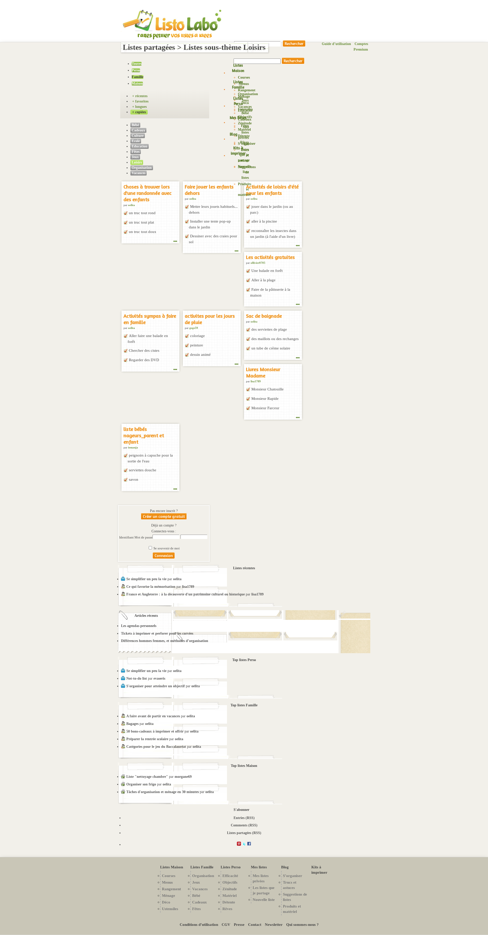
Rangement (246, 90)
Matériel (229, 895)
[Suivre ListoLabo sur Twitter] (244, 844)
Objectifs (229, 882)
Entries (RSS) (244, 818)
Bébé (135, 125)
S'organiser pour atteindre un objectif (155, 686)
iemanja (133, 447)
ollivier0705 (258, 262)
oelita (131, 205)
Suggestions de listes (247, 172)
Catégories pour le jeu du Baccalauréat (156, 747)
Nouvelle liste (264, 899)
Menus (244, 84)
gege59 (193, 327)
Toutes (137, 64)
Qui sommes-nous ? (302, 924)
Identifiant (126, 537)
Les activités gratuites (270, 257)
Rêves (227, 909)
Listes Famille (238, 84)
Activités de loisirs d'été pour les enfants (272, 189)
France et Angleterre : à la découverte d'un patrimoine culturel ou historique (185, 594)
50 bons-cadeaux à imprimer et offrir (155, 731)
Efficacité (245, 110)
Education (139, 146)
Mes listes (238, 117)
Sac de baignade (264, 316)
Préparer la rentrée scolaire (147, 739)
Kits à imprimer (238, 150)
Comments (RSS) (244, 825)
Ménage (168, 895)
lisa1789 (256, 381)
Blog (233, 134)
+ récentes (139, 96)
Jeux (245, 100)
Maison (137, 83)
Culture (138, 136)
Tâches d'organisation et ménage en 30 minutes (162, 792)
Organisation (248, 94)
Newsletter (274, 924)
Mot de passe (143, 537)
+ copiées (139, 112)
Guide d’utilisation (336, 44)
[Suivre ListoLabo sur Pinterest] (239, 844)
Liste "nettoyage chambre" (147, 777)
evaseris (159, 678)
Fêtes (136, 152)
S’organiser (246, 143)
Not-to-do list (136, 678)
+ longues (139, 107)
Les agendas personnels (138, 626)
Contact (254, 924)
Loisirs (137, 162)
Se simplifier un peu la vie (146, 579)
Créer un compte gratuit (164, 516)
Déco (166, 902)
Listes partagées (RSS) (244, 833)
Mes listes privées (243, 132)
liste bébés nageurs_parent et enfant (144, 435)
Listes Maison (238, 68)
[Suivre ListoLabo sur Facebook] (249, 844)
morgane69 (183, 777)
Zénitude (245, 123)
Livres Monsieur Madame (263, 372)
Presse (239, 924)
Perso (136, 70)
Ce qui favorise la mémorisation (150, 587)
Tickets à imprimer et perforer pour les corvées (157, 633)
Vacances (245, 107)
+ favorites (140, 101)
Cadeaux (138, 130)
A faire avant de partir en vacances (153, 716)
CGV (226, 924)
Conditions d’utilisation (199, 924)
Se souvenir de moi (166, 548)
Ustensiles (170, 909)
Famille (137, 77)
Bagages (133, 724)
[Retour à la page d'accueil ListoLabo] (172, 31)
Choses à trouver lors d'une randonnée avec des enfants (148, 192)
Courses (244, 77)
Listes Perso (238, 101)
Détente (228, 902)
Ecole (136, 141)
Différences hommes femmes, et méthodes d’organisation (164, 641)
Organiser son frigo (141, 784)
